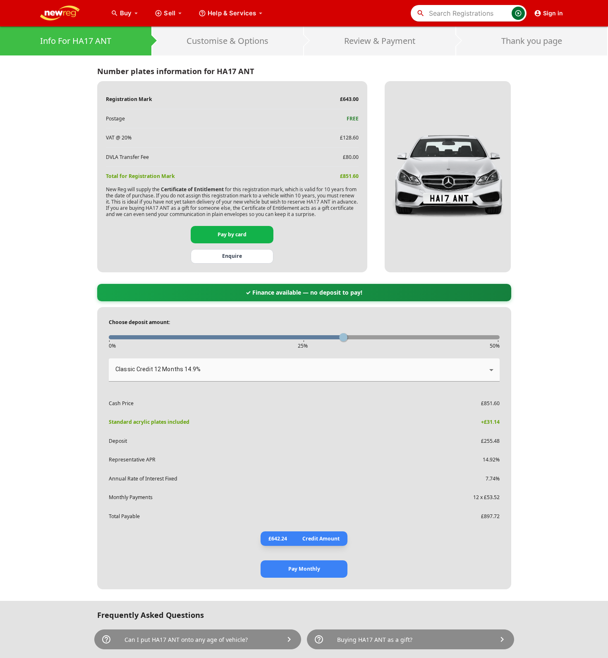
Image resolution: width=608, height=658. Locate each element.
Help (232, 13)
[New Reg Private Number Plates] (66, 13)
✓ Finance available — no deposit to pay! (304, 292)
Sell (169, 13)
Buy (130, 13)
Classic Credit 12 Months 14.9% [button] (158, 369)
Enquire (232, 255)
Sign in (553, 13)
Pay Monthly (304, 568)
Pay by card (232, 234)
